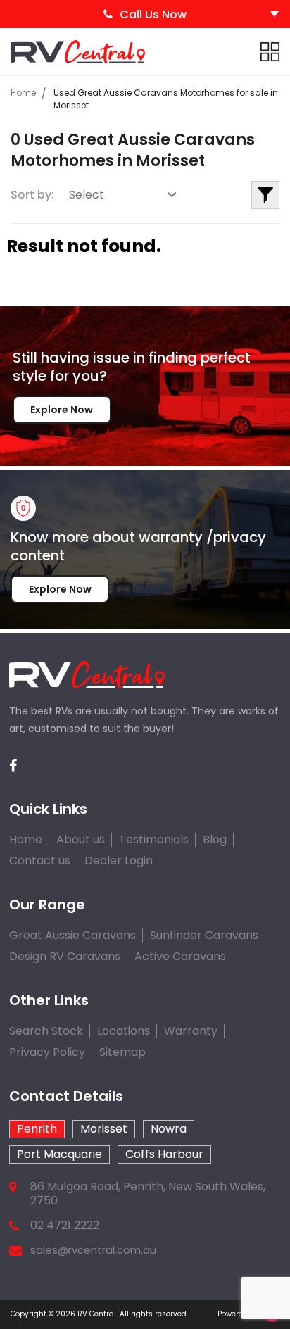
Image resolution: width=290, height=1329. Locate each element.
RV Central (96, 1314)
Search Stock (46, 1031)
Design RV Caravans (64, 956)
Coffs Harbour (164, 1154)
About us (80, 839)
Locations (123, 1031)
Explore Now (61, 410)
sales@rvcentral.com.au (93, 1250)
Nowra (169, 1129)
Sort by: (32, 195)
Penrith (37, 1129)
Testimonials (154, 839)
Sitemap (122, 1052)
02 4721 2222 (64, 1225)
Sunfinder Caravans (204, 935)
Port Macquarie (59, 1154)
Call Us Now (153, 14)
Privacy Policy (47, 1052)
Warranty (191, 1031)
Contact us (39, 860)
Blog (215, 839)
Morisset (103, 1129)
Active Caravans (180, 956)
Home (23, 93)
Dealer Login (118, 860)
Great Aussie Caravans (72, 935)
